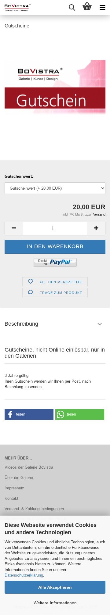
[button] (14, 228)
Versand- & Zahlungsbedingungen (34, 508)
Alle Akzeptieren (55, 587)
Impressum (14, 488)
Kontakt (11, 498)
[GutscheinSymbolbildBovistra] (55, 80)
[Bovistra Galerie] (15, 7)
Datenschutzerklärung (24, 575)
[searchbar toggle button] (71, 7)
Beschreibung (21, 324)
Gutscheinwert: (19, 176)
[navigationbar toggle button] (102, 7)
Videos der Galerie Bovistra (29, 467)
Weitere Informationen (55, 602)
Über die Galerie (19, 477)
